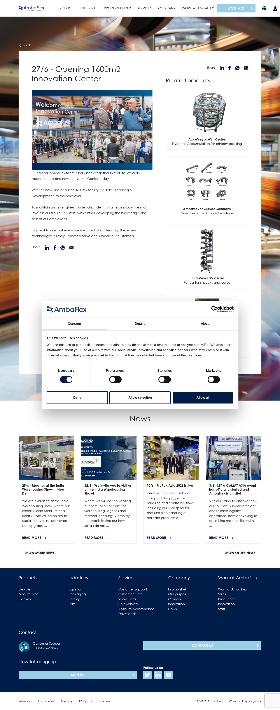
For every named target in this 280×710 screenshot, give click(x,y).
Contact (236, 8)
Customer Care (130, 594)
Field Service (128, 604)
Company (166, 8)
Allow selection (140, 397)
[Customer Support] (275, 8)
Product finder (117, 8)
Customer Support (132, 589)
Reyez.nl (254, 701)
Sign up (77, 675)
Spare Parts (127, 599)
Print (71, 604)
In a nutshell (177, 589)
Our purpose (178, 594)
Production (227, 599)
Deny (77, 397)
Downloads (127, 614)
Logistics (75, 589)
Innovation (176, 604)
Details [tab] (140, 324)
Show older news (240, 553)
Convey (25, 599)
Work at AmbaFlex (198, 8)
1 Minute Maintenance (136, 609)
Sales (222, 594)
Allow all (203, 397)
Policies (104, 701)
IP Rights (85, 701)
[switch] (115, 379)
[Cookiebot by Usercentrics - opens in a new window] (214, 309)
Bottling (74, 599)
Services (144, 8)
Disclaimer (46, 701)
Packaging (77, 594)
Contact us (202, 645)
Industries (89, 8)
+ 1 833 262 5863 (45, 648)
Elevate (24, 589)
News (172, 609)
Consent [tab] (74, 324)
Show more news (39, 553)
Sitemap (25, 701)
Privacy (67, 701)
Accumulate (28, 594)
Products (66, 8)
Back (26, 45)
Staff (221, 609)
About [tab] (205, 324)
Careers (174, 599)
